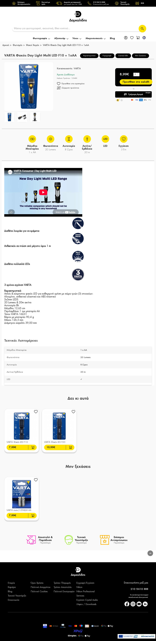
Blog (112, 38)
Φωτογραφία (40, 38)
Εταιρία (11, 583)
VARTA (77, 69)
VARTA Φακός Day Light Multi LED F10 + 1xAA (66, 45)
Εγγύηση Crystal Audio (87, 600)
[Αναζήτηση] (142, 28)
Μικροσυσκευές (94, 38)
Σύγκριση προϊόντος (70, 88)
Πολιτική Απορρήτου (40, 587)
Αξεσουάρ (59, 38)
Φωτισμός (17, 45)
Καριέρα (12, 587)
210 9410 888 (139, 589)
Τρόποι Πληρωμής (62, 583)
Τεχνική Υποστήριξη (17, 596)
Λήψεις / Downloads (86, 604)
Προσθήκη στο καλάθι (136, 82)
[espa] (136, 636)
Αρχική (5, 45)
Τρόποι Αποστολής (63, 587)
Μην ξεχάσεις (140, 56)
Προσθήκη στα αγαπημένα (73, 84)
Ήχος (75, 38)
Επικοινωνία (13, 600)
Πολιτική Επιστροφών (64, 591)
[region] (78, 3)
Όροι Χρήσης (37, 583)
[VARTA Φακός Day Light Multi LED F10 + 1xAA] (9, 117)
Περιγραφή (106, 56)
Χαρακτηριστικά (89, 56)
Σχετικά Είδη (123, 56)
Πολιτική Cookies (39, 591)
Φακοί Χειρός (32, 45)
